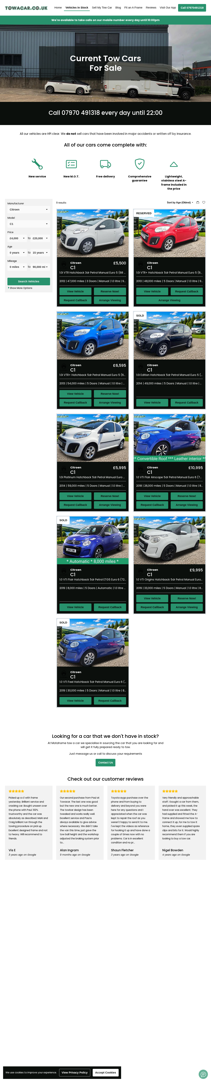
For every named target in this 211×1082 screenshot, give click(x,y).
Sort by (179, 202)
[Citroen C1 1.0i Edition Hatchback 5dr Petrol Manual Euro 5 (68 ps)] (169, 335)
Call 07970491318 (192, 7)
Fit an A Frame (133, 7)
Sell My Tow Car (102, 7)
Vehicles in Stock (76, 7)
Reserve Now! (110, 291)
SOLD (140, 315)
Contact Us (105, 762)
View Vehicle (75, 291)
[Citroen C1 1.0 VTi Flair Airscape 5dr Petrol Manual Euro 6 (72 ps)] (169, 438)
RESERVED (144, 213)
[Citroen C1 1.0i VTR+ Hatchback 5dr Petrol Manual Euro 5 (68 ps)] (169, 233)
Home (58, 7)
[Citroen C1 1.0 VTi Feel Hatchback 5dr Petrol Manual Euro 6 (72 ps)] (93, 642)
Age (9, 246)
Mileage (12, 261)
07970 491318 (81, 113)
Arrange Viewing (110, 300)
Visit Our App (168, 7)
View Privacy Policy (75, 1072)
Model (11, 217)
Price (10, 232)
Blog (118, 7)
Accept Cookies (105, 1072)
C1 (73, 267)
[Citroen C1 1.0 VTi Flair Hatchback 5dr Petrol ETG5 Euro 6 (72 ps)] (93, 540)
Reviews (151, 7)
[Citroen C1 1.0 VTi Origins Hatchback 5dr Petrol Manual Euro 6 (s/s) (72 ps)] (169, 540)
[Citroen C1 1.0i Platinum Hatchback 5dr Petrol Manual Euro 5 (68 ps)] (93, 438)
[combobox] (28, 209)
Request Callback (75, 300)
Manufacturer (15, 203)
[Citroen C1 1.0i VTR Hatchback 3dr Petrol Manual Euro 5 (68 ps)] (93, 233)
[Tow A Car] (26, 8)
